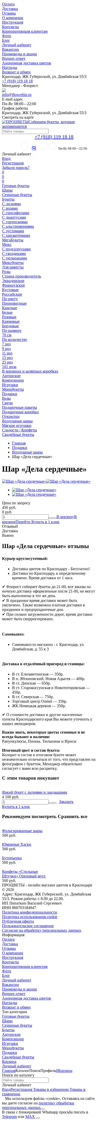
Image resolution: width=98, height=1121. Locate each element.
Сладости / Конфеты (19, 430)
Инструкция (12, 22)
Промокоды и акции (19, 54)
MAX (30, 1116)
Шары (7, 190)
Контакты (10, 27)
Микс (7, 244)
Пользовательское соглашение (28, 926)
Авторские (11, 376)
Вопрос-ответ (13, 58)
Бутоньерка (12, 858)
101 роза (9, 367)
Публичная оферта (18, 921)
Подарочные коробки (20, 412)
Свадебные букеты (18, 434)
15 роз (7, 357)
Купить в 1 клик (45, 522)
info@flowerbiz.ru (16, 95)
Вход (6, 158)
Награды (9, 67)
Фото (6, 36)
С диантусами (14, 217)
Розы (6, 272)
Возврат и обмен (16, 72)
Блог (6, 40)
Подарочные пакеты (19, 407)
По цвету (10, 299)
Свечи (7, 403)
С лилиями (11, 204)
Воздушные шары (17, 421)
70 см (6, 335)
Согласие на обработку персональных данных (41, 930)
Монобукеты (13, 389)
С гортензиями (15, 222)
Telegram (9, 1116)
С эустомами (13, 231)
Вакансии (10, 49)
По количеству (14, 339)
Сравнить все (72, 816)
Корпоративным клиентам (24, 31)
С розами (10, 208)
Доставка (10, 9)
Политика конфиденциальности (29, 912)
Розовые (9, 317)
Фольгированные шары (22, 831)
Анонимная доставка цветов (26, 63)
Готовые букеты (15, 186)
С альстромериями (18, 226)
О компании (12, 18)
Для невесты (13, 267)
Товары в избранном (50, 1089)
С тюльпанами (14, 258)
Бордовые (10, 326)
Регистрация (13, 163)
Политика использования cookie (29, 917)
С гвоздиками (14, 253)
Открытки (11, 416)
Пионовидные (14, 303)
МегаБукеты (12, 240)
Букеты (8, 199)
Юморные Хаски (16, 844)
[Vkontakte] (52, 146)
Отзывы (9, 13)
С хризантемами (16, 235)
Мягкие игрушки (16, 425)
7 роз (6, 344)
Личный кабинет (16, 45)
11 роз (7, 353)
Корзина (9, 1061)
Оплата (8, 4)
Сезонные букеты (17, 195)
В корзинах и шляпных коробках (30, 371)
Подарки (9, 394)
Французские (13, 285)
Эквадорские (13, 281)
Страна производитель (21, 276)
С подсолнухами (16, 249)
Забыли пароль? (15, 167)
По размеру (12, 330)
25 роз (7, 362)
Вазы (6, 398)
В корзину (65, 517)
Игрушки (10, 385)
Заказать (66, 801)
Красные (9, 308)
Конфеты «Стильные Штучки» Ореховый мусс (24, 873)
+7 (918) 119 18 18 (17, 81)
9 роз (6, 348)
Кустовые (10, 290)
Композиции (13, 380)
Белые (7, 312)
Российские (12, 294)
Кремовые (11, 321)
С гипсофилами (15, 213)
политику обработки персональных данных (38, 1105)
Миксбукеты (13, 262)
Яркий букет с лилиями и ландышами (34, 792)
